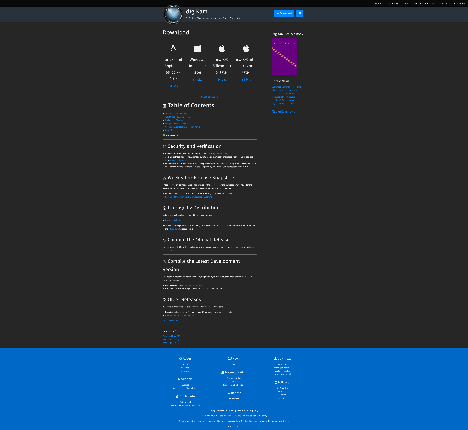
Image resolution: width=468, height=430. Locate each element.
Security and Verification (176, 113)
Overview (185, 371)
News (435, 3)
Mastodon (282, 391)
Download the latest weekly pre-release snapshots (188, 197)
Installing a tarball (171, 342)
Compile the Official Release (177, 123)
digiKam (197, 11)
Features (185, 367)
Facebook (282, 398)
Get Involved (421, 3)
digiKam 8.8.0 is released (283, 103)
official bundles (175, 229)
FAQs (408, 3)
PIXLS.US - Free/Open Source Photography (238, 410)
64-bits (173, 86)
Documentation (393, 3)
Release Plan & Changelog (233, 385)
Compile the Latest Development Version (183, 127)
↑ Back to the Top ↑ (171, 320)
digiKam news (285, 111)
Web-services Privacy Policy (185, 388)
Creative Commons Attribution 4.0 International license (264, 421)
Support (445, 3)
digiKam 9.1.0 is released (283, 93)
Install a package (173, 220)
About (378, 3)
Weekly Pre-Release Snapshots (178, 117)
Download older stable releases (180, 315)
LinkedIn (282, 394)
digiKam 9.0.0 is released (283, 100)
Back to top (235, 426)
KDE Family (261, 416)
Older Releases (171, 130)
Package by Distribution (175, 120)
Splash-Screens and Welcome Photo (185, 405)
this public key (222, 153)
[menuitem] (378, 3)
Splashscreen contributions (284, 97)
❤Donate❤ (459, 3)
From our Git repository (194, 285)
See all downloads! (209, 97)
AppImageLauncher (178, 160)
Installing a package (171, 339)
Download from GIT (171, 336)
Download (282, 364)
